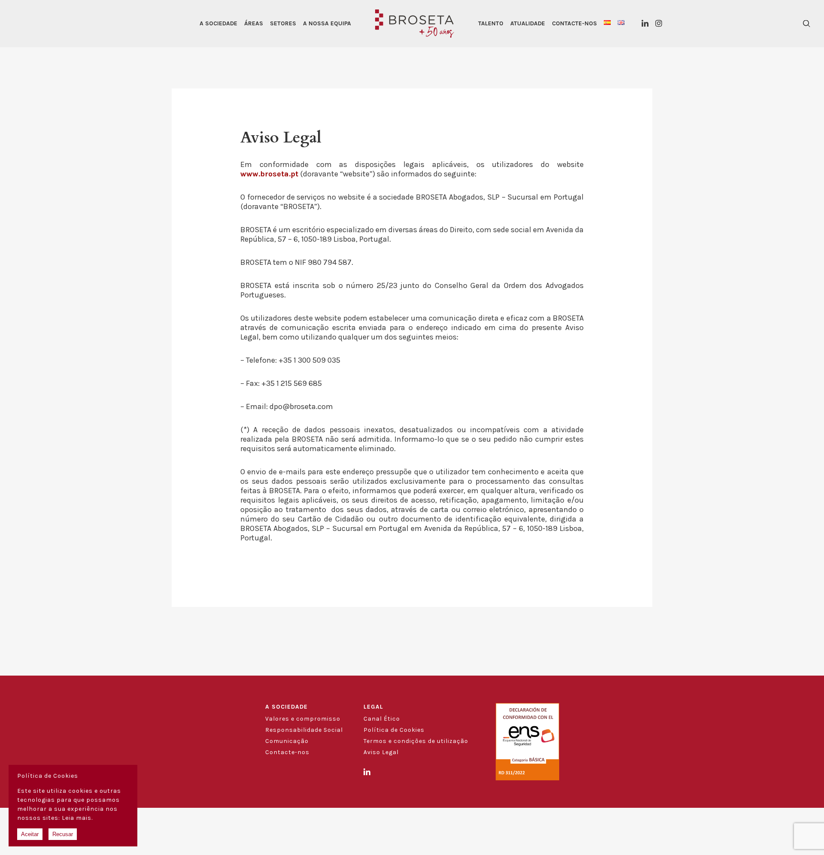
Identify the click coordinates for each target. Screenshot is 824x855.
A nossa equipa (327, 23)
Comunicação (287, 741)
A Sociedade (218, 23)
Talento (490, 23)
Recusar (62, 834)
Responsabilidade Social (304, 730)
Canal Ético (382, 718)
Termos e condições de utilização (416, 741)
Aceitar (30, 834)
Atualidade (527, 23)
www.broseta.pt (269, 174)
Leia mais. (77, 818)
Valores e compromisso (302, 718)
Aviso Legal (381, 752)
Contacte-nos (574, 23)
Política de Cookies (394, 730)
